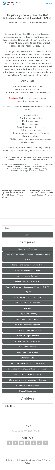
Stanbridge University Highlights (27, 374)
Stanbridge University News (27, 385)
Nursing (38, 166)
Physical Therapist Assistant (27, 336)
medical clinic (28, 166)
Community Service (35, 164)
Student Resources (27, 391)
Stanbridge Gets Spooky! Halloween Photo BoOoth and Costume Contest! (41, 193)
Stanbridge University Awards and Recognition (27, 369)
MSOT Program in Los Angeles (27, 297)
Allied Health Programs (27, 249)
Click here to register (28, 98)
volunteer (40, 171)
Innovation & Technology (27, 276)
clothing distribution (17, 164)
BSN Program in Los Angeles (27, 270)
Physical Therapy (24, 169)
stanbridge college (40, 169)
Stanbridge (42, 23)
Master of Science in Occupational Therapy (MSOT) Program (27, 289)
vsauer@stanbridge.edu (27, 101)
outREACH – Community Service (27, 330)
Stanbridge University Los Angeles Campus (27, 380)
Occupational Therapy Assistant (27, 319)
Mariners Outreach (14, 166)
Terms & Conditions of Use (29, 460)
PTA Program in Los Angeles (27, 341)
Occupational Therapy (27, 314)
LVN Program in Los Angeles (27, 281)
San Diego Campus (27, 347)
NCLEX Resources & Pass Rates (27, 303)
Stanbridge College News (28, 352)
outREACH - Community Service (33, 159)
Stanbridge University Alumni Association (27, 363)
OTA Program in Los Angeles (27, 325)
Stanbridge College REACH (23, 171)
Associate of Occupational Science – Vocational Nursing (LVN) (27, 257)
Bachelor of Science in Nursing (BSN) (28, 265)
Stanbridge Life (27, 358)
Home (49, 3)
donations (48, 164)
